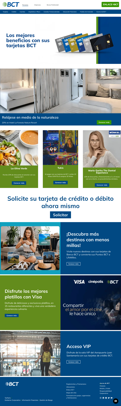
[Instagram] (100, 398)
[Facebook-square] (106, 398)
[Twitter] (109, 398)
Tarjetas (5, 12)
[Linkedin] (103, 398)
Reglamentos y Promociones (76, 384)
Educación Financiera (70, 12)
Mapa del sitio (71, 393)
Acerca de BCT (101, 12)
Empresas (37, 5)
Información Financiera (30, 400)
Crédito (14, 12)
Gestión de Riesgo (46, 400)
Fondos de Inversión (86, 12)
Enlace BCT (70, 390)
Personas (25, 5)
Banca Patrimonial (53, 5)
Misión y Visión (105, 388)
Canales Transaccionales (52, 12)
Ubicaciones (70, 387)
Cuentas (22, 12)
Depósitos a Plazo (34, 12)
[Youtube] (111, 398)
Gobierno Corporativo (13, 400)
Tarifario (8, 398)
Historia (102, 386)
